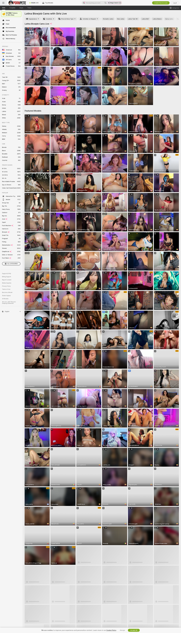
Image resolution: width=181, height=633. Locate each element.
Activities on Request (89, 19)
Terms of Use (6, 289)
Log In (175, 3)
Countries (49, 19)
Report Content (6, 280)
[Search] (105, 2)
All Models (5, 298)
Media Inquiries (6, 283)
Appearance (33, 19)
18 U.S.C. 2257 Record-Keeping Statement (9, 302)
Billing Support (6, 276)
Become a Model (7, 292)
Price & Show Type (67, 19)
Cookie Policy (111, 630)
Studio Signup (6, 295)
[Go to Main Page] (17, 3)
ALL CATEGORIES (12, 263)
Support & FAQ (6, 273)
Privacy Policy (6, 286)
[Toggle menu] (3, 3)
